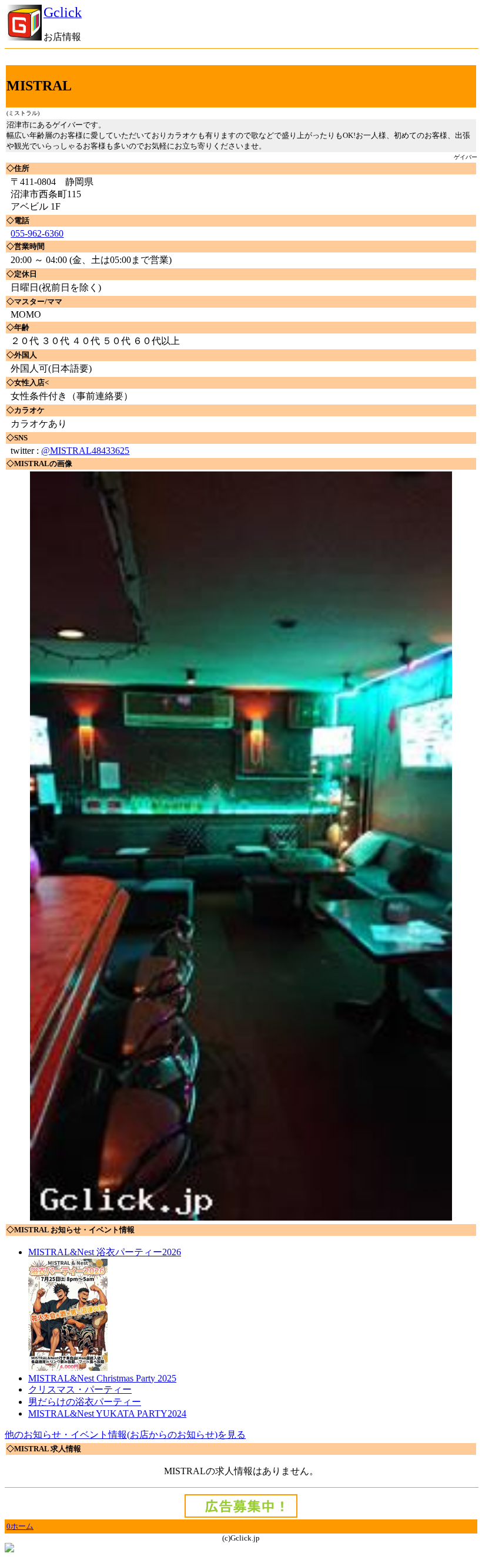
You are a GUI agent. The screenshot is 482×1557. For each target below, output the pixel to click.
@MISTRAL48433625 (85, 451)
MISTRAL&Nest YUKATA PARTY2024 (107, 1413)
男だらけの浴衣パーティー (84, 1402)
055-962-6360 (37, 233)
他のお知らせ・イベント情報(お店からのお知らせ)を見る (125, 1435)
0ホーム (20, 1526)
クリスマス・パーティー (80, 1389)
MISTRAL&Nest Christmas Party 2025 (102, 1378)
